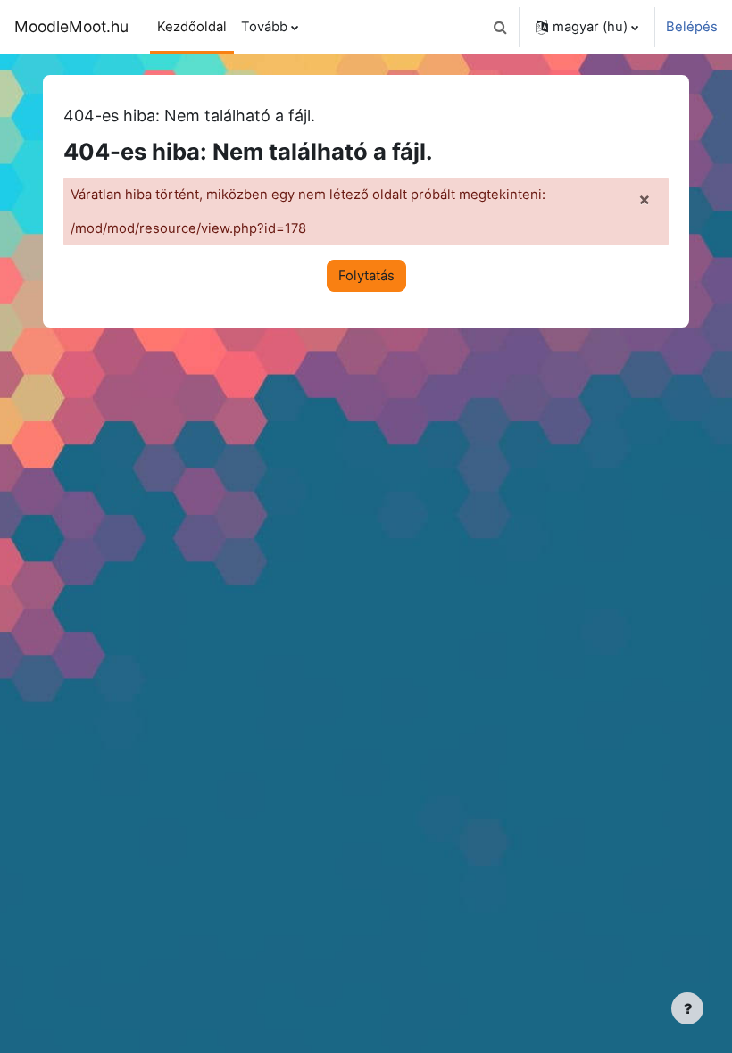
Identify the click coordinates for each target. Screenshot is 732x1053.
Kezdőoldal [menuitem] (192, 27)
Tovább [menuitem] (264, 27)
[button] (500, 27)
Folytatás (366, 276)
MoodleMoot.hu (71, 26)
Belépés (692, 27)
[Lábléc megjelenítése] (687, 1008)
